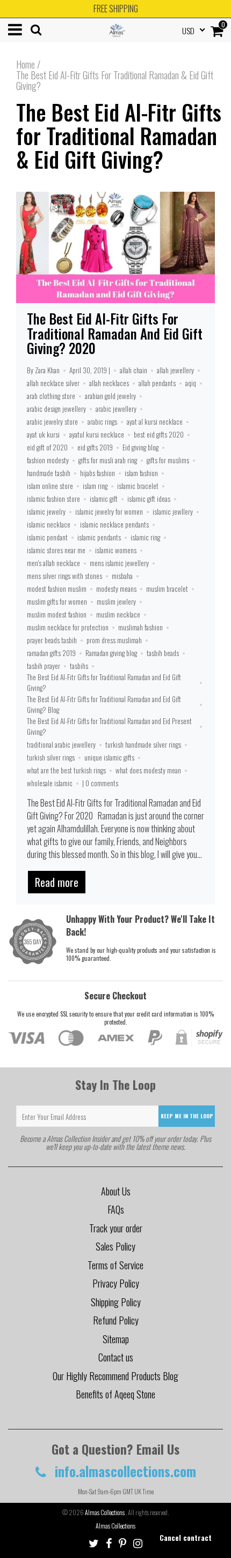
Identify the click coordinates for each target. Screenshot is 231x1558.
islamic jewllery (173, 511)
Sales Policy (115, 1246)
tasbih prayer (43, 665)
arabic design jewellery (56, 408)
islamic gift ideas (148, 498)
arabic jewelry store (52, 421)
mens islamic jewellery (119, 563)
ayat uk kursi (43, 434)
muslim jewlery (116, 601)
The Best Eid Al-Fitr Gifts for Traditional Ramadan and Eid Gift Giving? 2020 (115, 333)
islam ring (95, 485)
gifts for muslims (168, 460)
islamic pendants (99, 537)
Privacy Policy (115, 1283)
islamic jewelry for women (109, 511)
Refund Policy (116, 1320)
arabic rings (102, 421)
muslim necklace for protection (68, 627)
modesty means (116, 588)
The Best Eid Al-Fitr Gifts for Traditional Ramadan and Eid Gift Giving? (104, 682)
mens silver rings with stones (64, 575)
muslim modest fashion (56, 614)
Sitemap (116, 1339)
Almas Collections (105, 1512)
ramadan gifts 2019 (51, 653)
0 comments (101, 783)
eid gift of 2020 (47, 447)
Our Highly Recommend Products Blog (115, 1376)
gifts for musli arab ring (107, 460)
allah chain (133, 370)
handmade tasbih (48, 473)
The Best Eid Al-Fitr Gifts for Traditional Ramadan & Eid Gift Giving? (118, 135)
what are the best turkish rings (66, 770)
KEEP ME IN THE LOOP (187, 1116)
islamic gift (104, 498)
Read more (56, 882)
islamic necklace (48, 524)
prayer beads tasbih (52, 640)
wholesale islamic (50, 783)
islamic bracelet (137, 485)
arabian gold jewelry (110, 395)
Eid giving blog (140, 447)
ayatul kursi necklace (96, 434)
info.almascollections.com (124, 1471)
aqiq (190, 383)
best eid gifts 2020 (159, 434)
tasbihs (79, 665)
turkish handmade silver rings (143, 744)
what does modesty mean (148, 770)
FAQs (115, 1209)
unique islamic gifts (109, 757)
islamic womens (115, 550)
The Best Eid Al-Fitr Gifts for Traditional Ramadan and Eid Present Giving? (109, 726)
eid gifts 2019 (95, 447)
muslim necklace (118, 614)
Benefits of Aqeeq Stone (115, 1394)
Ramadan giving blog (111, 653)
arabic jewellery (116, 408)
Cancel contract (186, 1537)
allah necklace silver (53, 383)
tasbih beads (163, 653)
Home (25, 64)
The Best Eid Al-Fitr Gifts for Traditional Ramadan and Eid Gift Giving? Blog (104, 704)
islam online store (50, 485)
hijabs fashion (97, 473)
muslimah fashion (140, 627)
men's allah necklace (53, 563)
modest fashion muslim (56, 588)
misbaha (122, 575)
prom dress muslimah (114, 640)
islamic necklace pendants (114, 524)
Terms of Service (115, 1265)
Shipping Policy (116, 1302)
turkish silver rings (51, 757)
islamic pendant (47, 537)
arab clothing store (51, 395)
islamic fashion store (53, 498)
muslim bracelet (167, 588)
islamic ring (145, 537)
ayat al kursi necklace (155, 421)
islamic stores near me (56, 550)
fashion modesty (48, 460)
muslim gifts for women (57, 601)
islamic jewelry (46, 511)
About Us (116, 1191)
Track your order (115, 1228)
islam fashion (141, 473)
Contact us (115, 1357)
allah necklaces (109, 383)
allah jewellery (175, 370)
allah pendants (157, 383)
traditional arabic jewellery (61, 744)
